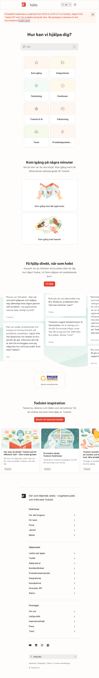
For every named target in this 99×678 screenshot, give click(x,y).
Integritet (41, 663)
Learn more (24, 20)
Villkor (49, 663)
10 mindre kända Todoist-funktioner (58, 430)
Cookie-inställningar (62, 663)
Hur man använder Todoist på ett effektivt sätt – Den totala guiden (18, 431)
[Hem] (24, 4)
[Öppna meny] (75, 4)
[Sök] (74, 46)
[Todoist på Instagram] (42, 645)
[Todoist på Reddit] (48, 645)
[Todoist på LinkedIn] (36, 645)
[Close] (93, 14)
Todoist (8, 469)
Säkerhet (32, 663)
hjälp (34, 5)
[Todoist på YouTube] (30, 645)
